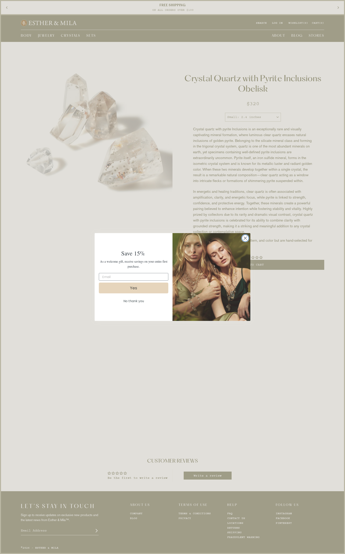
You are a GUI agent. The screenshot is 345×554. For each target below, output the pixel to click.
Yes (133, 288)
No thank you (133, 301)
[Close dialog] (245, 238)
